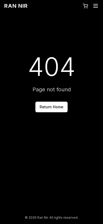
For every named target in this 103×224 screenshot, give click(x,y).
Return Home (51, 107)
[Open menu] (95, 6)
